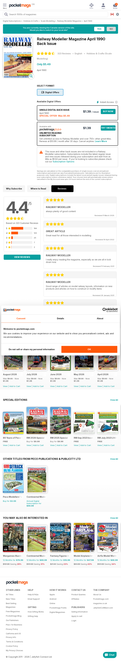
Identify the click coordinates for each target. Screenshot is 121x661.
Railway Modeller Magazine (69, 21)
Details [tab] (60, 318)
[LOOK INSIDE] (17, 77)
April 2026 (102, 374)
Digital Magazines (57, 612)
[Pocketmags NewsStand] (19, 6)
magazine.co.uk (100, 603)
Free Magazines (13, 611)
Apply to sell (76, 616)
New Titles (10, 599)
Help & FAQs (33, 594)
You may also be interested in (25, 517)
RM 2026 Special (35, 438)
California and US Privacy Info (13, 635)
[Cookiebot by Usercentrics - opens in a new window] (105, 310)
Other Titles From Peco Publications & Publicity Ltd (42, 458)
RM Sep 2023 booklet (83, 438)
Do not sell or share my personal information (32, 349)
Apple (52, 594)
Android (53, 599)
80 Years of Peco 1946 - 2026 (13, 438)
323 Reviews (64, 53)
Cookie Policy (12, 646)
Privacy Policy (12, 629)
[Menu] (4, 5)
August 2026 (10, 374)
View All (114, 400)
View (5, 386)
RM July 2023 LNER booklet (107, 438)
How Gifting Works (36, 612)
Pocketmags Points (58, 608)
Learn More (101, 141)
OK (89, 349)
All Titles (9, 594)
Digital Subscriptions (12, 21)
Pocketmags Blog (13, 616)
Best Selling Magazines (11, 605)
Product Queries (78, 594)
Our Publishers (12, 620)
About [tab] (100, 318)
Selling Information (79, 612)
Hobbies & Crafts (30, 21)
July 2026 (32, 374)
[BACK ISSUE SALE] (13, 370)
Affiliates (75, 599)
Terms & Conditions (14, 642)
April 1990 (88, 21)
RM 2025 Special (59, 438)
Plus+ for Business (14, 625)
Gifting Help (33, 616)
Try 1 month (108, 128)
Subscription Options (63, 161)
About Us (97, 594)
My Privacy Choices (14, 650)
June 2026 (56, 374)
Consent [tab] (21, 318)
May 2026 (79, 374)
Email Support (34, 599)
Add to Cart (14, 386)
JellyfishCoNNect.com (103, 608)
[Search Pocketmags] (6, 15)
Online (52, 603)
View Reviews (22, 257)
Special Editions (15, 399)
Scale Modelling (48, 21)
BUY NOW (108, 111)
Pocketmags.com (101, 599)
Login (73, 620)
